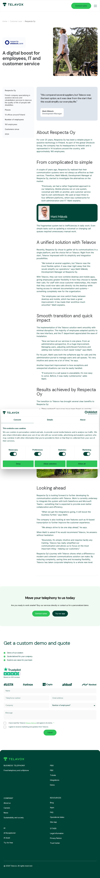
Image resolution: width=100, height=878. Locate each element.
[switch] (37, 454)
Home (4, 21)
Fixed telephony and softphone (16, 770)
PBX (51, 770)
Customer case (16, 21)
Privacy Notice (31, 723)
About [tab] (82, 420)
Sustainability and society (14, 818)
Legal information (57, 833)
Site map (53, 822)
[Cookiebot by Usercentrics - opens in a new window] (86, 412)
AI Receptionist (9, 833)
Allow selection (50, 464)
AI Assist (7, 838)
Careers (7, 808)
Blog (52, 803)
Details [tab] (50, 420)
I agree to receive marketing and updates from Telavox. (29, 727)
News (6, 813)
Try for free (8, 843)
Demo (52, 785)
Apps (52, 807)
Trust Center (55, 843)
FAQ (51, 812)
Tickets (53, 775)
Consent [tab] (17, 420)
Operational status (57, 817)
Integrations (54, 780)
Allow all (81, 464)
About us (7, 803)
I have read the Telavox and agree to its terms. (31, 723)
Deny (18, 464)
